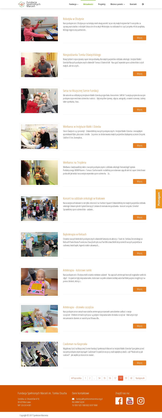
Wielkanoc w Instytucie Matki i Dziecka (82, 126)
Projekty (101, 4)
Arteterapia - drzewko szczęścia (78, 307)
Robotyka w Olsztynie (73, 19)
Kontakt (133, 4)
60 (131, 378)
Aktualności (88, 4)
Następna (139, 378)
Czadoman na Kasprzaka (75, 344)
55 (105, 378)
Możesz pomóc (117, 4)
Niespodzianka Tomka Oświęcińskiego (82, 55)
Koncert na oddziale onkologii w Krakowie (84, 198)
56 (110, 378)
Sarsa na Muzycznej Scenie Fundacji (81, 90)
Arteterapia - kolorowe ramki (77, 270)
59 (126, 378)
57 (115, 378)
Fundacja (73, 4)
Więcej (139, 37)
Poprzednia (77, 378)
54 (99, 378)
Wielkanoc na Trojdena (74, 162)
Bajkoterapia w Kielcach (74, 234)
